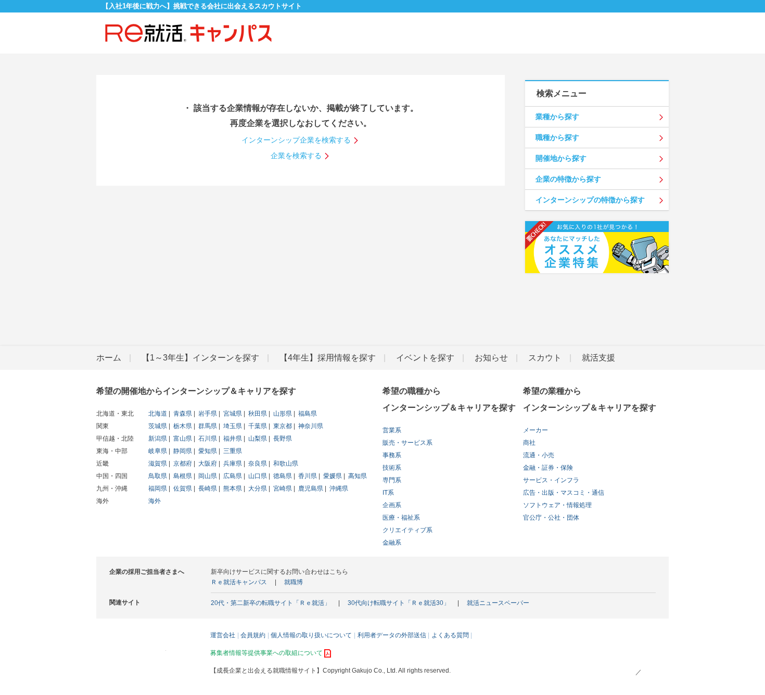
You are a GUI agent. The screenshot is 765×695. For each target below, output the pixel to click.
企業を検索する (296, 155)
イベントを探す (425, 357)
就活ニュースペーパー (498, 603)
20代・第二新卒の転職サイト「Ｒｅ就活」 (270, 603)
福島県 (307, 413)
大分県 (257, 488)
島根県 (182, 476)
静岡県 (182, 451)
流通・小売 (538, 455)
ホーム (108, 357)
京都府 (182, 463)
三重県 (232, 451)
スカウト (545, 357)
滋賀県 (157, 463)
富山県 (182, 438)
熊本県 (232, 488)
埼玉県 (232, 426)
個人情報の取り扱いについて (311, 635)
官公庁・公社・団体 (551, 517)
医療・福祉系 (401, 517)
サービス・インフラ (551, 480)
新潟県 (157, 438)
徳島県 (282, 476)
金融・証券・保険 (548, 467)
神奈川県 (310, 426)
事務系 (391, 455)
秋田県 (257, 413)
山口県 (257, 476)
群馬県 (207, 426)
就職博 (293, 582)
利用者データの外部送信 (392, 635)
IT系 (388, 492)
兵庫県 (232, 463)
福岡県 (157, 488)
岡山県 (207, 476)
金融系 (391, 542)
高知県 (357, 476)
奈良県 (257, 463)
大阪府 (207, 463)
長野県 (282, 438)
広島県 (232, 476)
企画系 (391, 505)
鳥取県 (157, 476)
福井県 (232, 438)
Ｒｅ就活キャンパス (239, 582)
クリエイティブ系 (407, 530)
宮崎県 (282, 488)
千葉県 (257, 426)
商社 (529, 442)
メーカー (535, 430)
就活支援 (598, 357)
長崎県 (207, 488)
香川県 (307, 476)
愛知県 (207, 451)
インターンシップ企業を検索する (296, 140)
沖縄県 (338, 488)
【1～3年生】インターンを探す (200, 357)
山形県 (282, 413)
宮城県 (232, 413)
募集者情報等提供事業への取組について (266, 653)
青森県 (182, 413)
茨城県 (157, 426)
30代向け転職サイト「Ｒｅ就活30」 (399, 603)
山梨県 (257, 438)
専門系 (391, 480)
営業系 (391, 430)
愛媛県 (332, 476)
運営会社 (222, 635)
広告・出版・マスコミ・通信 (563, 492)
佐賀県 (182, 488)
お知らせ (491, 357)
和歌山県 (285, 463)
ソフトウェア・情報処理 (557, 505)
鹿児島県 (310, 488)
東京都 (282, 426)
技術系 (391, 467)
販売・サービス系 (407, 442)
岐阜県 (157, 451)
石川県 (207, 438)
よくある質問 (450, 635)
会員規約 (252, 635)
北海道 (157, 413)
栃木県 (182, 426)
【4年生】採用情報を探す (327, 357)
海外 (154, 501)
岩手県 (207, 413)
